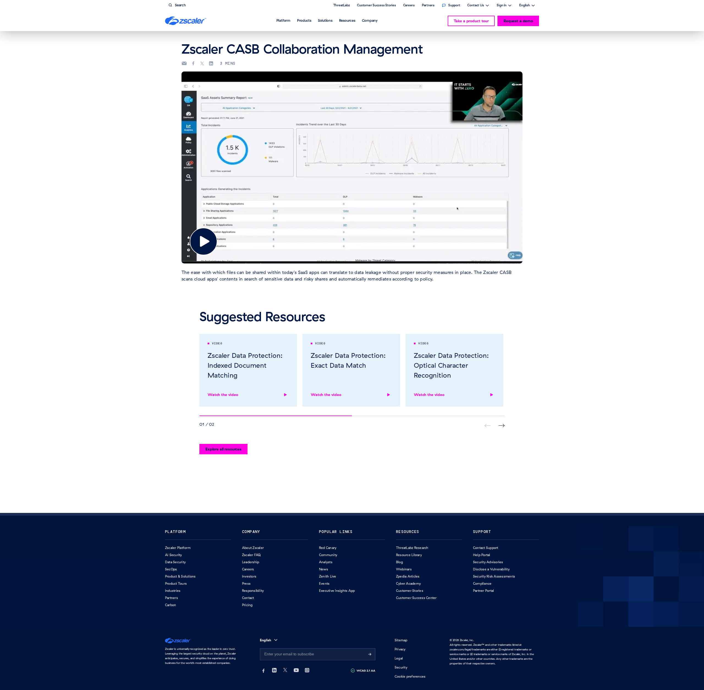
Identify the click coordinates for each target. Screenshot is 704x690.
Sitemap (401, 640)
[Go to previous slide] (501, 425)
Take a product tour (471, 20)
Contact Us (475, 6)
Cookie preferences (410, 676)
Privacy (400, 649)
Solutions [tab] (325, 20)
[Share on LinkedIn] (211, 63)
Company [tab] (370, 20)
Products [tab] (304, 20)
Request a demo (518, 20)
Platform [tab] (283, 20)
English (524, 6)
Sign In (502, 6)
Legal (399, 658)
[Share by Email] (184, 63)
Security (401, 667)
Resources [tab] (347, 20)
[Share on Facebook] (193, 63)
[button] (203, 241)
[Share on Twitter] (202, 63)
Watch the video (223, 394)
